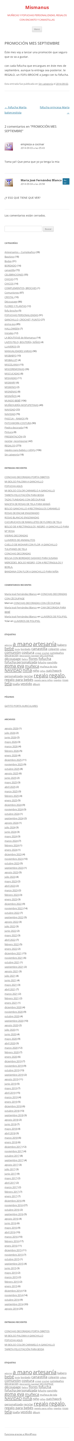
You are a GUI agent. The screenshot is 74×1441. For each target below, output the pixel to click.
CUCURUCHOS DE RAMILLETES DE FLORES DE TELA (33, 522)
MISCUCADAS (12, 373)
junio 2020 (10, 1034)
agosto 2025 (11, 773)
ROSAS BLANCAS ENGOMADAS (22, 517)
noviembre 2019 (14, 1065)
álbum (36, 684)
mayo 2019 (11, 1088)
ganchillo (52, 662)
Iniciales (9, 333)
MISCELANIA (12, 364)
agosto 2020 (11, 1025)
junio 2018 (10, 1124)
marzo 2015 (11, 1277)
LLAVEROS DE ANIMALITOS (20, 540)
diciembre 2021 (13, 953)
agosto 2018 (11, 1119)
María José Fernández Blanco (41, 180)
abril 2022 (10, 939)
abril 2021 (10, 989)
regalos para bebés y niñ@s (20, 450)
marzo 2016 (11, 1236)
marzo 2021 (11, 993)
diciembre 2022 (13, 903)
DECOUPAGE (47, 655)
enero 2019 (11, 1101)
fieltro (25, 659)
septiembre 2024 (14, 818)
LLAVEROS (10, 346)
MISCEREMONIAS (14, 369)
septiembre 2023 (14, 868)
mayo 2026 (11, 742)
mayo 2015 (11, 1272)
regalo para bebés (19, 679)
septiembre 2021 (14, 966)
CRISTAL (9, 297)
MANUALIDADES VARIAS (18, 351)
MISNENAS (11, 391)
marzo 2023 (11, 890)
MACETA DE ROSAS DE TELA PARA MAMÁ (27, 504)
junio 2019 (10, 1083)
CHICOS (9, 283)
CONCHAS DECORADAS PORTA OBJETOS (27, 477)
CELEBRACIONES (14, 274)
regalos (57, 680)
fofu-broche (11, 310)
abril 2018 (10, 1133)
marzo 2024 (11, 841)
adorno (8, 645)
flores (33, 658)
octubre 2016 (12, 1209)
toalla (16, 684)
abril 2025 (10, 787)
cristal (38, 653)
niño (36, 670)
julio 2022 (10, 926)
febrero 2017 (12, 1191)
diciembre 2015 (13, 1250)
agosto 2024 (11, 823)
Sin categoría (46, 83)
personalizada (14, 676)
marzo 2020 (11, 1047)
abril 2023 (10, 886)
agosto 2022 (11, 921)
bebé (9, 648)
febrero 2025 (12, 796)
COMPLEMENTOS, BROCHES (21, 288)
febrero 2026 (12, 751)
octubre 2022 (12, 912)
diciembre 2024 (13, 805)
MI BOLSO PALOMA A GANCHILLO (24, 481)
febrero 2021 (12, 998)
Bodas (8, 261)
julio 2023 (10, 877)
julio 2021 (10, 975)
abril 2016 (10, 1232)
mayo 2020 (11, 1038)
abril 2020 (10, 1043)
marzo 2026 (11, 746)
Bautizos (9, 256)
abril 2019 (10, 1092)
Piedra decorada (14, 427)
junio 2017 (10, 1173)
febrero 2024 (12, 845)
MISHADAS (11, 378)
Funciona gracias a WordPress (20, 1434)
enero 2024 (11, 850)
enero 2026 (11, 755)
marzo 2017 (11, 1187)
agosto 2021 (11, 971)
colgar (63, 649)
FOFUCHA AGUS (14, 486)
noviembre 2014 (14, 1295)
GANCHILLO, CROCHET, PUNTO (22, 319)
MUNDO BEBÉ (12, 400)
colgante (53, 649)
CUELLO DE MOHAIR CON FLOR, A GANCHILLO (31, 544)
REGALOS (10, 445)
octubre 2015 (12, 1259)
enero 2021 (11, 1002)
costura (28, 652)
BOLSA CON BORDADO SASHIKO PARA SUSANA (31, 558)
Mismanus (37, 7)
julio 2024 (10, 827)
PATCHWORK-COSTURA (18, 423)
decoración (12, 655)
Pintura (9, 432)
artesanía (45, 644)
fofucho (42, 662)
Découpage (11, 301)
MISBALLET (11, 360)
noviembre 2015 (14, 1254)
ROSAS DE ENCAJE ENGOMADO (22, 513)
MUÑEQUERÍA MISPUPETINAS (21, 405)
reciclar (28, 676)
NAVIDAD (10, 409)
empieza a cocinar (32, 144)
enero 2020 (11, 1056)
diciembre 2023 (13, 854)
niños (43, 671)
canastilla (10, 270)
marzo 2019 (11, 1097)
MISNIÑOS (11, 396)
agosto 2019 (11, 1079)
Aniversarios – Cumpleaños (20, 252)
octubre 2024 (12, 814)
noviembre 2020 (14, 1011)
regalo (41, 675)
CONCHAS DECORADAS (18, 553)
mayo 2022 (11, 935)
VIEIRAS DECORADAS (16, 535)
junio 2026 (10, 737)
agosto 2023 (11, 872)
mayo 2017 (11, 1178)
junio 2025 (10, 778)
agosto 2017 (11, 1164)
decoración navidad (29, 655)
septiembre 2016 (14, 1214)
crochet (45, 653)
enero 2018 (11, 1142)
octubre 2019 (12, 1070)
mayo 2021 (11, 984)
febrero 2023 (12, 895)
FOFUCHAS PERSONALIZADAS (21, 315)
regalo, (57, 675)
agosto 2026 (11, 728)
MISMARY (10, 382)
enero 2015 (11, 1286)
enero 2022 (11, 948)
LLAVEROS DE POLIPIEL (54, 616)
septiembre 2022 (14, 917)
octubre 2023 (12, 863)
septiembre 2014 (14, 1304)
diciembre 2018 (13, 1106)
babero (62, 645)
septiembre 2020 (14, 1020)
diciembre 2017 (13, 1146)
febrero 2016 (12, 1241)
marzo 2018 (11, 1137)
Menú (37, 29)
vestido (26, 684)
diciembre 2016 (13, 1200)
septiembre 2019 (14, 1074)
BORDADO (10, 265)
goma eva (10, 324)
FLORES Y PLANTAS (15, 306)
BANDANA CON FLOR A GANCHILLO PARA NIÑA (31, 571)
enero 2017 (11, 1196)
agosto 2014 (11, 1308)
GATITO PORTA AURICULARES (21, 706)
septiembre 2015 (14, 1263)
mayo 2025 (11, 782)
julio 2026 (10, 733)
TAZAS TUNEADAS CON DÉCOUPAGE (25, 499)
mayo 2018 (11, 1128)
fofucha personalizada (21, 662)
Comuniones (12, 292)
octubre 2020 (12, 1016)
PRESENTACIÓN (13, 436)
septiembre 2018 (14, 1115)
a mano (22, 643)
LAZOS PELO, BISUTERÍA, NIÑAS (22, 342)
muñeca (32, 666)
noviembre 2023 (14, 859)
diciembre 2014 (13, 1290)
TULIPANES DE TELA (16, 549)
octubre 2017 (12, 1155)
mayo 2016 (11, 1227)
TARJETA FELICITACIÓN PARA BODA (24, 495)
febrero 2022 (12, 944)
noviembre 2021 (14, 957)
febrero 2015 (12, 1281)
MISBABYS (10, 355)
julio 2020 (10, 1029)
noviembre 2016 (14, 1205)
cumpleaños (57, 653)
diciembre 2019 (13, 1061)
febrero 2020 (12, 1052)
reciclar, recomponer (16, 441)
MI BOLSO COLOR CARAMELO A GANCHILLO (30, 490)
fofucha (45, 658)
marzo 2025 (11, 791)
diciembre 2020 (13, 1007)
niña (27, 670)
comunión (13, 652)
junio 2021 (10, 980)
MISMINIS (10, 387)
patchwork (53, 671)
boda (17, 649)
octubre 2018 (12, 1110)
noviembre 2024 (14, 809)
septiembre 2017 (14, 1160)
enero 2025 (11, 800)
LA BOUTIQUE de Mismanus (20, 337)
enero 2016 (11, 1245)
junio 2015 (10, 1268)
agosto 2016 (11, 1218)
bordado (26, 649)
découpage (13, 659)
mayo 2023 (11, 881)
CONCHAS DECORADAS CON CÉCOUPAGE (37, 603)
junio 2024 (10, 832)
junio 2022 (10, 930)
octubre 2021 (12, 962)
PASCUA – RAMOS (15, 418)
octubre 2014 (12, 1299)
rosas (65, 680)
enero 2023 (11, 899)
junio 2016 (10, 1223)
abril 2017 (10, 1182)
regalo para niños (43, 680)
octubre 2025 (12, 769)
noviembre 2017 (14, 1151)
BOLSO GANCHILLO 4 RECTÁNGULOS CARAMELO (32, 508)
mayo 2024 (11, 836)
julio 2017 (10, 1169)
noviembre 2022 (14, 908)
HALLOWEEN (12, 328)
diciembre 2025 (13, 760)
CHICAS (9, 279)
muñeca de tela (48, 666)
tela (8, 683)
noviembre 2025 (14, 764)
